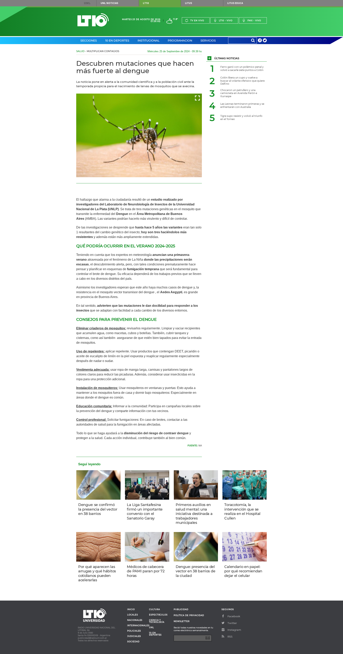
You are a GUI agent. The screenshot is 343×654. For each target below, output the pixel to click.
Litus (188, 3)
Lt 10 (93, 20)
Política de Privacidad (189, 615)
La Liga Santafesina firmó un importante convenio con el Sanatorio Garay (145, 511)
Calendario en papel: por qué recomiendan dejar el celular (243, 571)
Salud (80, 51)
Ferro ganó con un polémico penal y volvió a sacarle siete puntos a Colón (242, 68)
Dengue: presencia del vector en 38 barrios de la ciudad (195, 571)
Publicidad (181, 609)
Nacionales (134, 620)
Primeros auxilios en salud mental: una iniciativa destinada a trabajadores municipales (194, 514)
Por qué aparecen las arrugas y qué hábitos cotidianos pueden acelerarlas (97, 573)
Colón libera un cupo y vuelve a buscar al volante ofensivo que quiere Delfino (242, 80)
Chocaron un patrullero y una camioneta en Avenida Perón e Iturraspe (238, 93)
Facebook (233, 616)
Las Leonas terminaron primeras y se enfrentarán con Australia (242, 105)
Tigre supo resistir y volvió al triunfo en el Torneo (241, 117)
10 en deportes (155, 634)
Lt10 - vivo (225, 20)
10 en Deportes (117, 40)
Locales (132, 615)
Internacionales (136, 626)
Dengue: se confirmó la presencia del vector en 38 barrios (97, 509)
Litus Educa (235, 3)
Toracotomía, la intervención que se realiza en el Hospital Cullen (242, 511)
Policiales (134, 631)
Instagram (234, 629)
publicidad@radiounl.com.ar (92, 638)
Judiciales (134, 636)
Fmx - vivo (254, 20)
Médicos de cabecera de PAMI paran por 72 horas (145, 571)
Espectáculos (158, 615)
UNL (87, 3)
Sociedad (133, 642)
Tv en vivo (197, 20)
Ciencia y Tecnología (156, 621)
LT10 (146, 3)
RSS (229, 636)
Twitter (232, 623)
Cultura (154, 609)
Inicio (131, 609)
